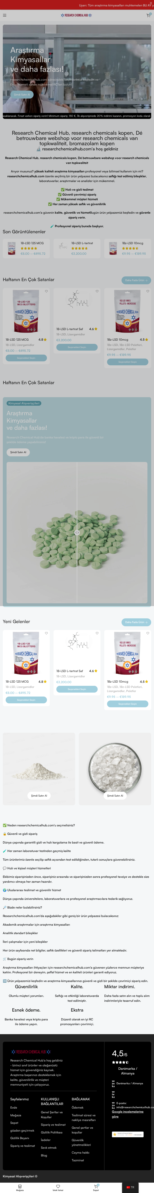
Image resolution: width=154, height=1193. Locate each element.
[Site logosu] (77, 15)
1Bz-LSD (112, 345)
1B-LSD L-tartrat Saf (69, 329)
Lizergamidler (25, 345)
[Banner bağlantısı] (39, 769)
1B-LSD (10, 345)
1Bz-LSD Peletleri (130, 345)
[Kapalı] (151, 3)
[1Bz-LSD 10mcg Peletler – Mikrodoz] (113, 248)
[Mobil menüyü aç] (4, 15)
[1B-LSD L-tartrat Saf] (62, 248)
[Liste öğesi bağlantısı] (22, 1107)
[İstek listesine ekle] (46, 291)
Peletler (131, 349)
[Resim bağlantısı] (32, 1051)
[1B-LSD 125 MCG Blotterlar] (12, 248)
